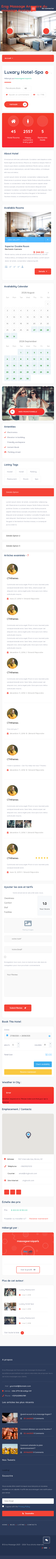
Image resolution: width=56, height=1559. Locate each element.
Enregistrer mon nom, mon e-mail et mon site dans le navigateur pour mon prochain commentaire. (25, 963)
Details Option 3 (13, 546)
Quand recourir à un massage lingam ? (36, 1414)
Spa (36, 479)
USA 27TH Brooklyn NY (22, 1391)
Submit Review (16, 1008)
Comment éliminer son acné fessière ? (36, 1429)
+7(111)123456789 (19, 1396)
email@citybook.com (28, 1173)
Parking (33, 472)
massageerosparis (23, 78)
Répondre (35, 599)
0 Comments (39, 1418)
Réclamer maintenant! (38, 1219)
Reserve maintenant (28, 1072)
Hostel (10, 472)
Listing (21, 1525)
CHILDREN (38, 1045)
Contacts (32, 1525)
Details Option (12, 492)
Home (4, 1525)
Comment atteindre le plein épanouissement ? (31, 1446)
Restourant (12, 479)
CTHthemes (12, 578)
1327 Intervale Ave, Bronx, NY (30, 1159)
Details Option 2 (13, 536)
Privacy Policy (24, 1506)
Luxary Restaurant (27, 1290)
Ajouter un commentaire (19, 95)
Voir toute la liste (11, 1332)
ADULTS (7, 1045)
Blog (12, 1525)
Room (25, 479)
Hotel (21, 472)
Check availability (43, 1064)
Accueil (8, 58)
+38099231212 (26, 1166)
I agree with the (17, 1506)
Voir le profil (26, 1270)
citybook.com (28, 1180)
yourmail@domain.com (20, 1386)
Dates (6, 1030)
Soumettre (29, 1513)
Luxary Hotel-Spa (26, 1304)
